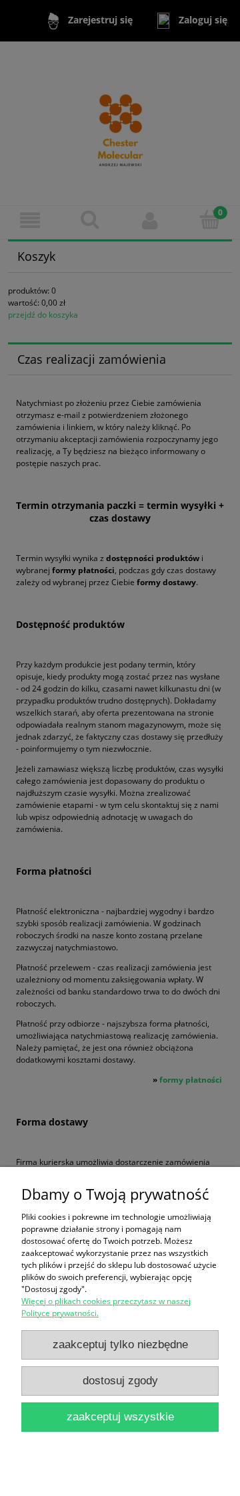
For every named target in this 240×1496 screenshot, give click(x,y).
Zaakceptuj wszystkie (120, 1416)
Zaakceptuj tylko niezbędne (120, 1344)
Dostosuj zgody (120, 1380)
